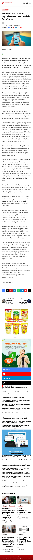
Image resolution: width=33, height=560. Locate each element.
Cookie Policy (19, 558)
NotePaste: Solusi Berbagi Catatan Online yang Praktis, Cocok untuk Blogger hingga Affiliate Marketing (16, 409)
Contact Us (29, 558)
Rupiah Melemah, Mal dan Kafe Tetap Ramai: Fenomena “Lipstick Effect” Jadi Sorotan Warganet (16, 422)
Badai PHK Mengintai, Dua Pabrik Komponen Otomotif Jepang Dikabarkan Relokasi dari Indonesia (16, 396)
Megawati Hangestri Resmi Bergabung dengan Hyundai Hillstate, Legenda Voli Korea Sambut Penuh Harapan (16, 456)
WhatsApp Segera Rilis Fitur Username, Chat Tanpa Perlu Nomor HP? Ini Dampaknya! (8, 513)
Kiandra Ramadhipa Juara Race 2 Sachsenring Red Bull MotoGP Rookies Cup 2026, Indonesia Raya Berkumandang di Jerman (16, 460)
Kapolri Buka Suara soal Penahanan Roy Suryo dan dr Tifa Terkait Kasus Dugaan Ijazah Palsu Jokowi (16, 481)
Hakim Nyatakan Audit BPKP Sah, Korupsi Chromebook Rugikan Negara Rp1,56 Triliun (16, 477)
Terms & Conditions (24, 558)
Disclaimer (3, 558)
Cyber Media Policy (8, 558)
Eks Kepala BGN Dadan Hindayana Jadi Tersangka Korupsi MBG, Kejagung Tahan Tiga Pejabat (15, 485)
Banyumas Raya (9, 23)
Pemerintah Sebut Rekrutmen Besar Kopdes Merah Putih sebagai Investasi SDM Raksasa (15, 426)
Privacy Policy (14, 558)
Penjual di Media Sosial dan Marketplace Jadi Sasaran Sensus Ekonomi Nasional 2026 (16, 401)
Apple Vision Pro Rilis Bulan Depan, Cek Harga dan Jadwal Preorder (24, 541)
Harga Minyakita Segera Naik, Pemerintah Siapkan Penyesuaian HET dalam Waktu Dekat (15, 413)
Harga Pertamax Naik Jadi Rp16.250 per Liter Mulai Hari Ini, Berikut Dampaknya (16, 405)
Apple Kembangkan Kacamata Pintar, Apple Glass (24, 511)
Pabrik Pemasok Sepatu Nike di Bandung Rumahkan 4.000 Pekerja (15, 392)
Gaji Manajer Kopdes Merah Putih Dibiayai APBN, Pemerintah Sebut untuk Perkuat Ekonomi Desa (14, 417)
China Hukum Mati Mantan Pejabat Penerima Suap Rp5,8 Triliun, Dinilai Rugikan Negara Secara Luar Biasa (16, 473)
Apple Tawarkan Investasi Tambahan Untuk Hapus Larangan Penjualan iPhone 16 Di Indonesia (8, 541)
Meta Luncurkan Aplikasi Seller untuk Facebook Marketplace (14, 388)
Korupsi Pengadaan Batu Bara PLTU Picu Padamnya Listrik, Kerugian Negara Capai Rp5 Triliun (15, 469)
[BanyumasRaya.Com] (7, 3)
